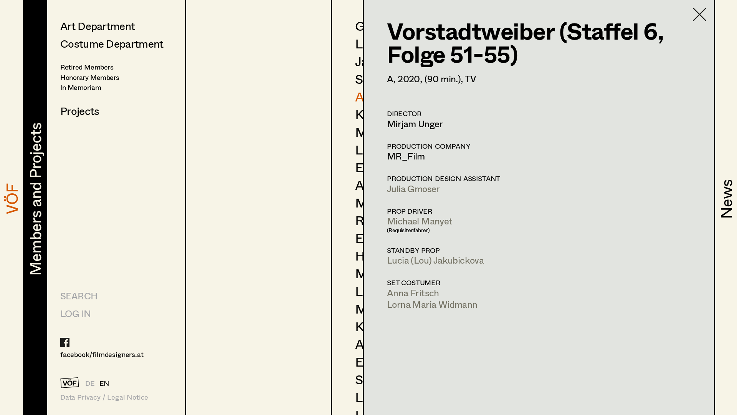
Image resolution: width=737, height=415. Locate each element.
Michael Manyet (420, 221)
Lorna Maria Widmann (432, 304)
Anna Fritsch (413, 293)
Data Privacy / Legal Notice (104, 397)
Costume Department (111, 43)
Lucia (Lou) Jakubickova (435, 260)
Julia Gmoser (413, 188)
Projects (79, 110)
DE (90, 383)
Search (78, 296)
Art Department (97, 25)
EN (104, 383)
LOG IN (75, 313)
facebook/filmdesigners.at (102, 354)
